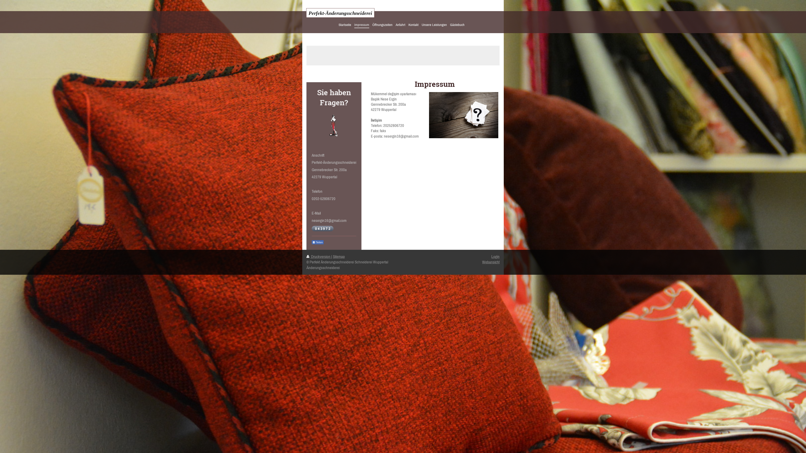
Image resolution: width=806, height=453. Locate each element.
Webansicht (491, 262)
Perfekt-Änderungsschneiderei (340, 13)
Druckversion (320, 256)
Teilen (319, 242)
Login (495, 256)
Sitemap (339, 256)
